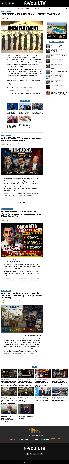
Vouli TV (9, 18)
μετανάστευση (24, 87)
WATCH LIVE (21, 8)
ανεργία (18, 87)
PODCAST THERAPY (37, 8)
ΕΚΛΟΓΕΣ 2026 (47, 8)
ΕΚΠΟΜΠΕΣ (28, 8)
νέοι (30, 87)
